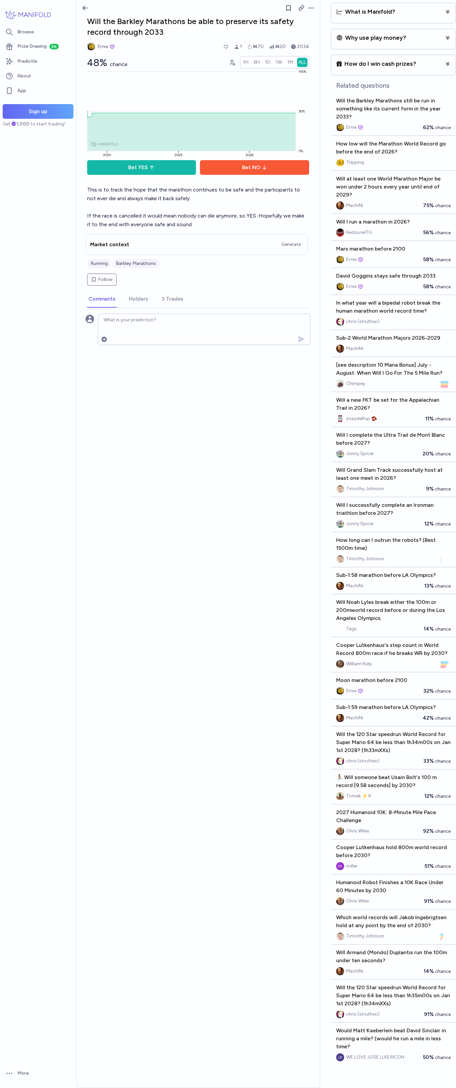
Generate (291, 244)
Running (99, 263)
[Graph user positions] (232, 62)
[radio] (246, 62)
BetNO (251, 167)
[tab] (102, 299)
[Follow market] (288, 8)
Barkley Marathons (136, 263)
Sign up (38, 111)
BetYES (138, 167)
